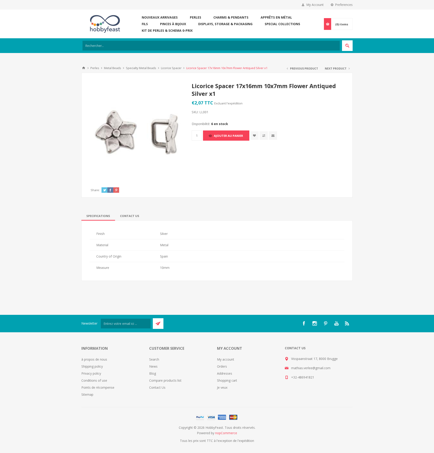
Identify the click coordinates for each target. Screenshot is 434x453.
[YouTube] (336, 323)
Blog (152, 373)
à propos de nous (94, 359)
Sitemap (87, 394)
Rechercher (347, 45)
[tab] (98, 216)
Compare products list (165, 380)
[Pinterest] (325, 323)
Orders (222, 366)
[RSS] (347, 323)
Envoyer (158, 323)
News (153, 366)
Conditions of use (94, 380)
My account (225, 359)
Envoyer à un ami (273, 135)
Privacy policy (91, 373)
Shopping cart (227, 380)
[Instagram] (314, 323)
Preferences (344, 4)
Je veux (222, 387)
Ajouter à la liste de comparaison (263, 135)
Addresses (224, 373)
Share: (95, 190)
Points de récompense (97, 387)
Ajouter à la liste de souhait (254, 135)
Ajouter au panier (228, 136)
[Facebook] (303, 323)
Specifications (98, 216)
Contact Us (129, 216)
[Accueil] (83, 68)
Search (154, 359)
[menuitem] (115, 359)
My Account (315, 4)
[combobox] (211, 46)
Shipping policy (92, 366)
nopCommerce (226, 433)
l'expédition (234, 103)
